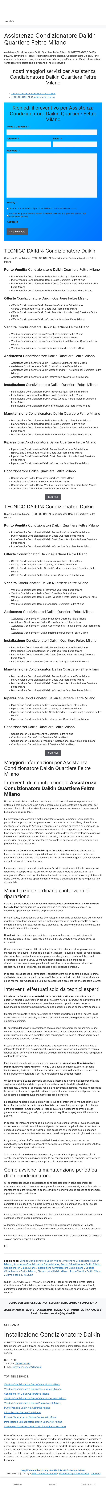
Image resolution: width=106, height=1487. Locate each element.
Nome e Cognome (17, 126)
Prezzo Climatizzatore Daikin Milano (81, 1264)
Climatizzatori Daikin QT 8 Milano (22, 1412)
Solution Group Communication (74, 1473)
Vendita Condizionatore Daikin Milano (41, 1260)
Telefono (12, 138)
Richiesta (13, 150)
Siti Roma (95, 1473)
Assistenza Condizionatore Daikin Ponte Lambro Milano (35, 1426)
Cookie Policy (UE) (59, 1470)
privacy (73, 208)
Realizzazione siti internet (44, 1473)
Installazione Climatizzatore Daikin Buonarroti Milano (33, 1421)
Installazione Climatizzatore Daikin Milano (61, 1267)
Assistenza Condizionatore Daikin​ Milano (36, 1264)
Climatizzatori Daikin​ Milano (53, 1271)
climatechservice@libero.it (27, 1367)
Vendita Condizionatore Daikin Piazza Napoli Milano (32, 1403)
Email (57, 138)
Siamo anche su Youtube (19, 1274)
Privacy (12, 202)
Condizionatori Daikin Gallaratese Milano (26, 1393)
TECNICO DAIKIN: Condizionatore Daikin (33, 93)
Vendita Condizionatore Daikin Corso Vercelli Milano (33, 1389)
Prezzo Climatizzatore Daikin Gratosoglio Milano (30, 1417)
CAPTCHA (12, 222)
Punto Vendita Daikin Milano (85, 1271)
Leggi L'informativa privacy (34, 1470)
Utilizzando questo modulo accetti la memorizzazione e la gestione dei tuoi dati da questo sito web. (47, 215)
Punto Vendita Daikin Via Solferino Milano (27, 1407)
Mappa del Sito (77, 1470)
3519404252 (22, 1363)
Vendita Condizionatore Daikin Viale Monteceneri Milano (35, 1398)
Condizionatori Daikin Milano (20, 1267)
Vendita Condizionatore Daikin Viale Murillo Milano (32, 1384)
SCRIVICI (53, 497)
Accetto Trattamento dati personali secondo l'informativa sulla (43, 208)
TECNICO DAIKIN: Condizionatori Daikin (33, 97)
